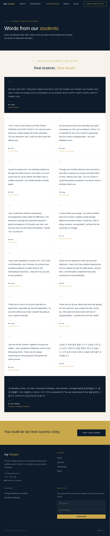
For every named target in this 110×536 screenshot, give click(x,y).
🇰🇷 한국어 (101, 530)
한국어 (76, 4)
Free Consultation (95, 4)
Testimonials (52, 4)
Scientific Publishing (12, 498)
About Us (60, 462)
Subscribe (81, 516)
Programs (35, 4)
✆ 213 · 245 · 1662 (10, 477)
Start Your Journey (91, 433)
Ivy (9, 3)
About (23, 4)
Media (66, 4)
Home (59, 458)
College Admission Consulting (15, 493)
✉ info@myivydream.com (12, 473)
